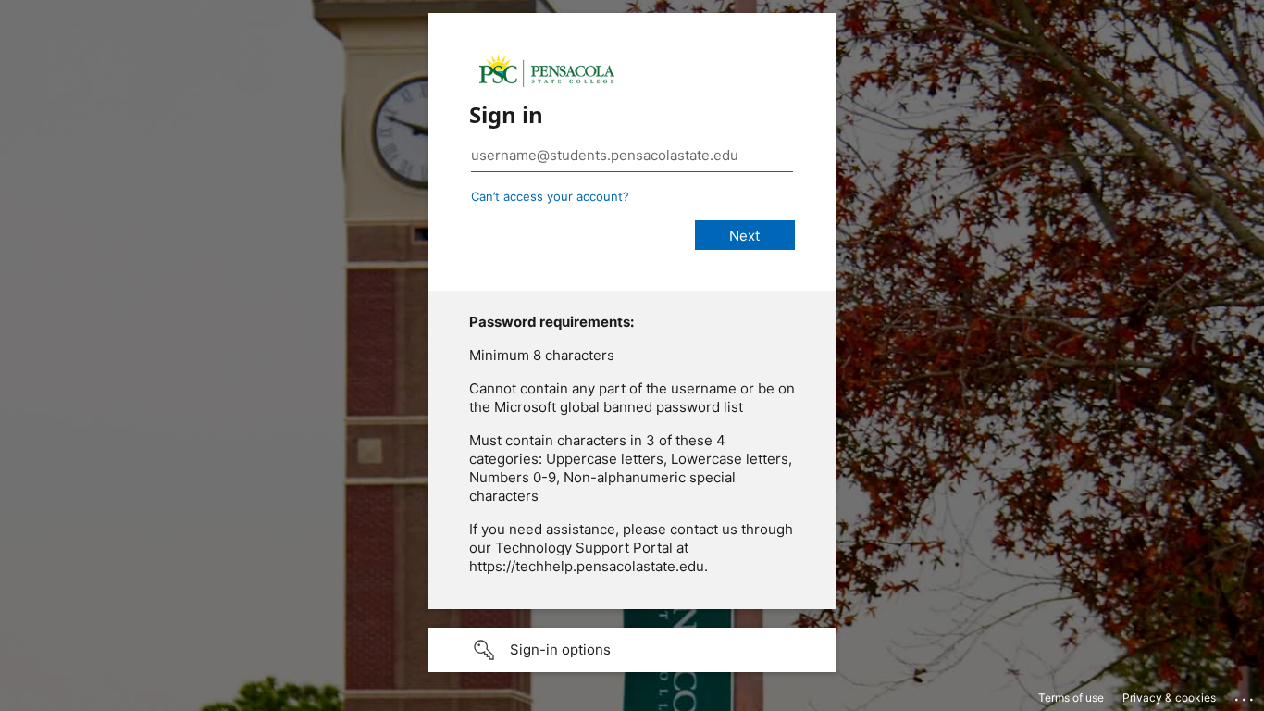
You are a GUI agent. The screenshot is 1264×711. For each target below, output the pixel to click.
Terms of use (1071, 698)
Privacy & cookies (1169, 698)
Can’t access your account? (550, 196)
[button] (632, 650)
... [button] (1245, 695)
